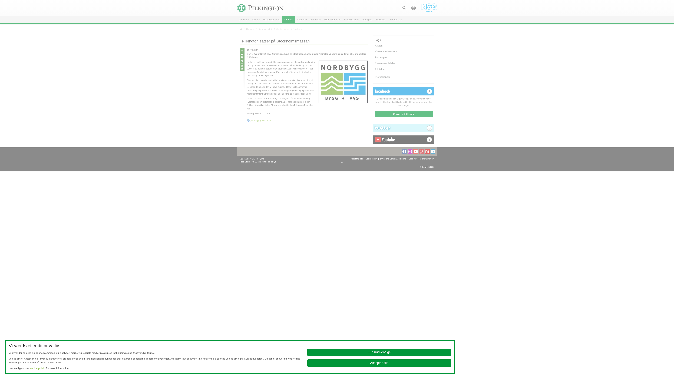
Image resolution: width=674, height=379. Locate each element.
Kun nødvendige (379, 352)
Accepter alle (379, 363)
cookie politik (37, 368)
